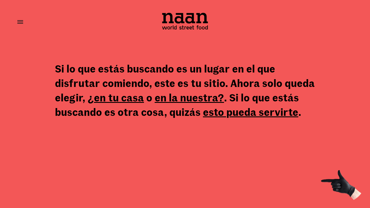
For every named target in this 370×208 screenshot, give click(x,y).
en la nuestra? (189, 97)
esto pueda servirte (250, 111)
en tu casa (119, 97)
